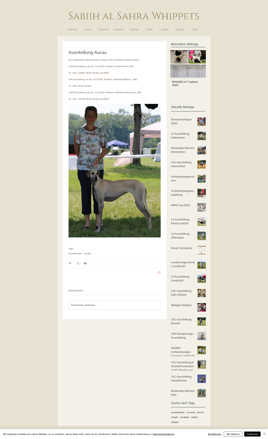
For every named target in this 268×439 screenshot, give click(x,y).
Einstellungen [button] (214, 434)
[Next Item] (201, 63)
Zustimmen (252, 434)
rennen (200, 412)
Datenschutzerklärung (163, 434)
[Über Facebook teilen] (70, 263)
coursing (191, 412)
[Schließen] (264, 434)
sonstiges (184, 417)
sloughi (87, 253)
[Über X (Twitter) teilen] (77, 263)
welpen (194, 417)
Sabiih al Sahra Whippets (134, 16)
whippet (175, 422)
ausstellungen (75, 253)
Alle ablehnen (233, 434)
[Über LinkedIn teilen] (85, 263)
